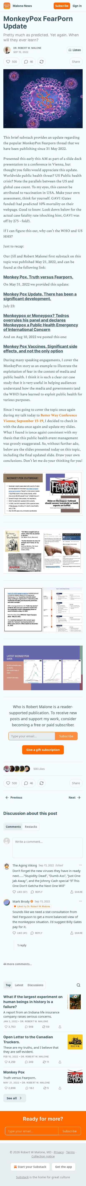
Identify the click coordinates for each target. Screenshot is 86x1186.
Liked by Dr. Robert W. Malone (33, 906)
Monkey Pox (14, 1072)
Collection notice (43, 1156)
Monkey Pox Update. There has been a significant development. (40, 296)
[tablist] (21, 827)
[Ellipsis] (80, 865)
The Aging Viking (25, 865)
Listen (77, 50)
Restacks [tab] (31, 827)
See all (12, 1098)
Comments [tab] (13, 827)
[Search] (78, 985)
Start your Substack (32, 1167)
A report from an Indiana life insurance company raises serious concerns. (31, 1014)
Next (72, 797)
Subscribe (61, 6)
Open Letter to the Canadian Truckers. (28, 1039)
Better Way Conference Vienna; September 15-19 (40, 418)
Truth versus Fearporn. (19, 1078)
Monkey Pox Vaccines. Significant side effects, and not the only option (40, 348)
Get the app (63, 1167)
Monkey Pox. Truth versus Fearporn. (38, 276)
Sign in (77, 6)
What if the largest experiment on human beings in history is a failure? (33, 1002)
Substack (22, 1177)
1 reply (21, 945)
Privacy (59, 1152)
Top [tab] (8, 985)
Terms (70, 1152)
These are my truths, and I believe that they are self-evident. (30, 1049)
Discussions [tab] (35, 985)
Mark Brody (21, 901)
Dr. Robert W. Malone (27, 47)
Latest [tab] (19, 985)
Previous (16, 797)
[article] (43, 1011)
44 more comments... (17, 964)
